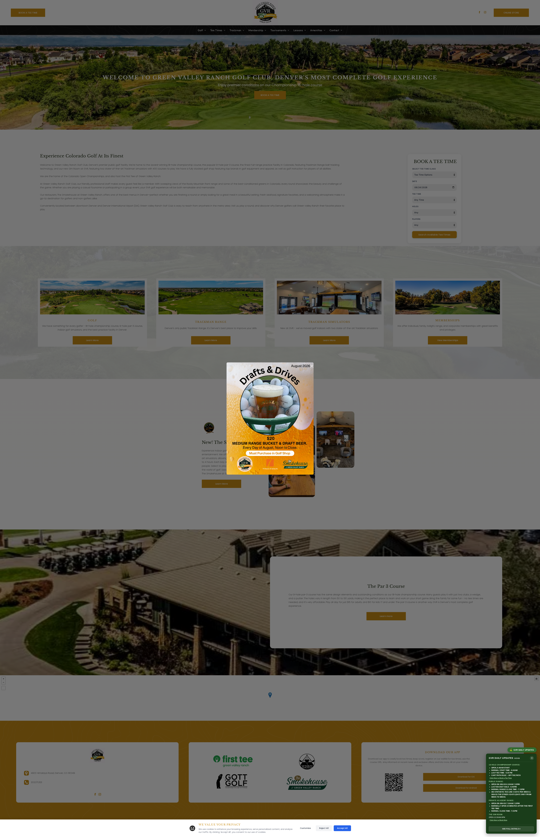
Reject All (324, 828)
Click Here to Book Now (498, 820)
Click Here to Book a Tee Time (501, 778)
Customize (305, 828)
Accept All (342, 828)
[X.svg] (311, 366)
